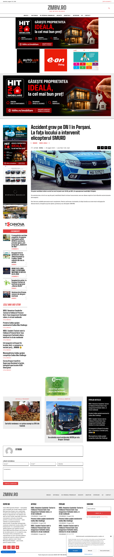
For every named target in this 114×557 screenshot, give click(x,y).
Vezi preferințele (104, 550)
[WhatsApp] (109, 147)
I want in (98, 513)
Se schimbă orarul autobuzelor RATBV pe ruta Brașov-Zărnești (64, 438)
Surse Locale (43, 143)
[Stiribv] (32, 148)
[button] (111, 536)
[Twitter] (102, 147)
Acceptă (75, 550)
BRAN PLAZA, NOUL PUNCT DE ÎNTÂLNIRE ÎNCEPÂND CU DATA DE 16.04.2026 (19, 271)
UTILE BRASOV (7, 319)
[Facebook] (98, 147)
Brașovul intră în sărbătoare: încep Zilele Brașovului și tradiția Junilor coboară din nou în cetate (18, 257)
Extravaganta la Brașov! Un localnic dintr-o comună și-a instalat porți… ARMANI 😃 (13, 345)
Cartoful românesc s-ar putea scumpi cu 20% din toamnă (22, 425)
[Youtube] (17, 547)
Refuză (90, 550)
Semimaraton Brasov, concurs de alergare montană (19, 294)
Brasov (14, 264)
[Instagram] (9, 547)
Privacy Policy (103, 517)
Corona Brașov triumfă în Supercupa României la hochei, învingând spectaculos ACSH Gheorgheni (13, 364)
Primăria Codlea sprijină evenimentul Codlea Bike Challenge (15, 324)
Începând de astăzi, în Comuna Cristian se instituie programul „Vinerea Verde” (19, 283)
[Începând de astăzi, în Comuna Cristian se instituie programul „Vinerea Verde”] (6, 282)
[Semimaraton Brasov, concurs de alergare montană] (6, 294)
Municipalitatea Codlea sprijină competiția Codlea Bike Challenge (14, 354)
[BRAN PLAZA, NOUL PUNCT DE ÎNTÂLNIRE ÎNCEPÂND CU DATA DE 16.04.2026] (6, 271)
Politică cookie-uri (88, 554)
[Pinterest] (105, 147)
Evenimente (15, 249)
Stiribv (41, 148)
